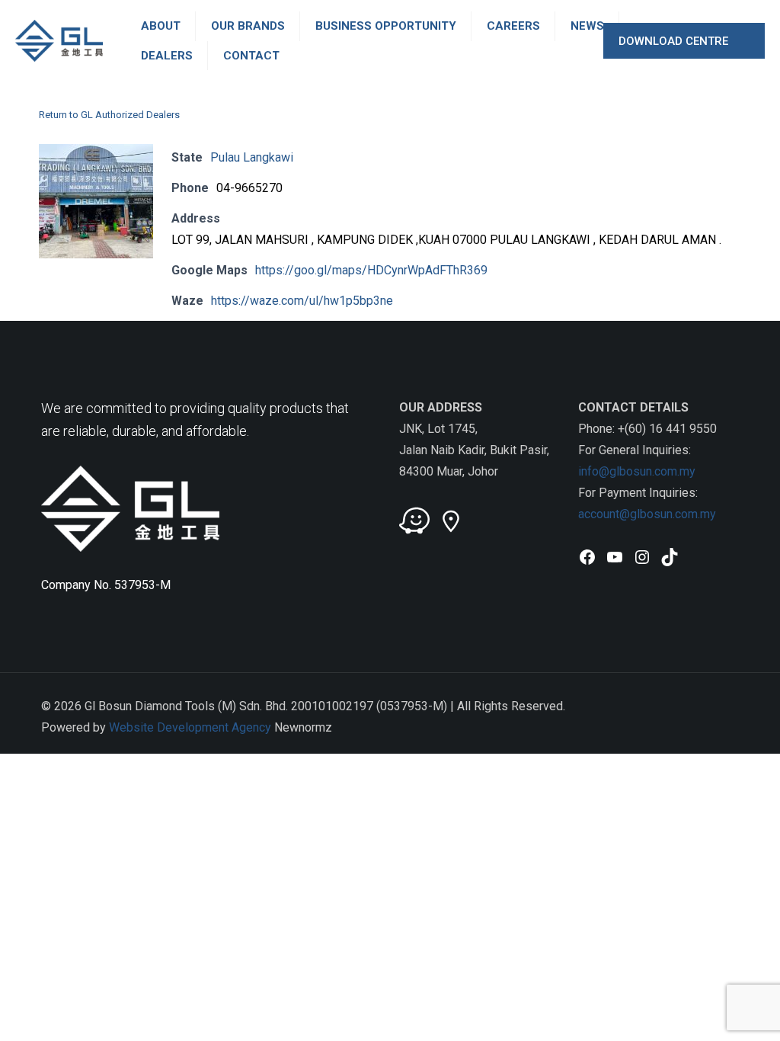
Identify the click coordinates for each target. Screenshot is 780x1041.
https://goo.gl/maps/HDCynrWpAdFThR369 (371, 270)
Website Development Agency (190, 727)
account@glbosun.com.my (647, 514)
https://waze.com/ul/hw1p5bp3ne (302, 300)
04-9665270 (249, 188)
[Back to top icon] (723, 705)
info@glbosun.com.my (636, 471)
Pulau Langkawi (251, 157)
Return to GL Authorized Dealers (109, 114)
